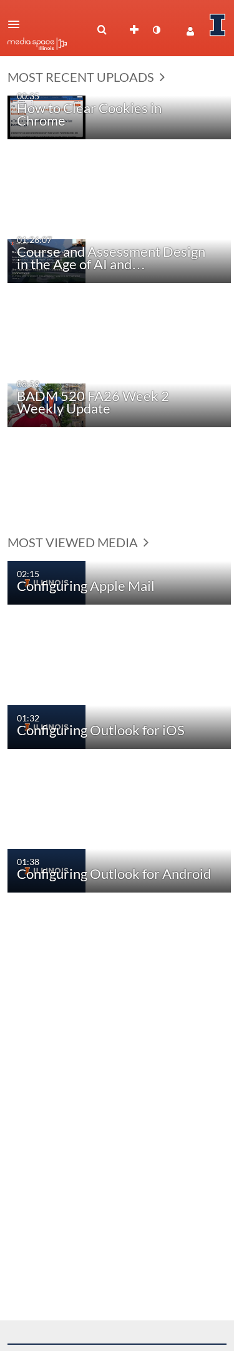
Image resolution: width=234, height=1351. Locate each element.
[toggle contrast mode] (156, 30)
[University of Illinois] (218, 24)
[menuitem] (102, 30)
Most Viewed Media (73, 542)
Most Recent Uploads (82, 76)
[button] (17, 24)
